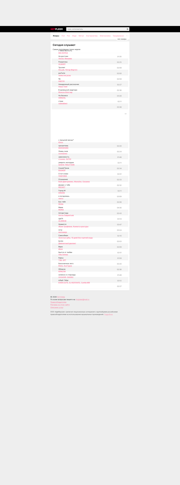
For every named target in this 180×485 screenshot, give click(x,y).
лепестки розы (64, 75)
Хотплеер (61, 297)
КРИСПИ (62, 271)
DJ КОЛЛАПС (74, 283)
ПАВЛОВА (62, 176)
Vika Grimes (63, 255)
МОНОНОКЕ (63, 148)
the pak (61, 70)
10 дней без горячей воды (82, 238)
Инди (74, 36)
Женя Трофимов (65, 226)
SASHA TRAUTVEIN (66, 165)
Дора (60, 249)
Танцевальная (118, 36)
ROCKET (61, 187)
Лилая (61, 58)
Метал (81, 36)
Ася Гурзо (68, 266)
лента (60, 198)
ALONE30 (62, 221)
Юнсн (60, 142)
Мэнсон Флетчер (65, 92)
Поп (63, 36)
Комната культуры (80, 226)
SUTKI (68, 159)
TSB (60, 260)
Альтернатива (92, 36)
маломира (62, 232)
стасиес (61, 159)
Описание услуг (56, 307)
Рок (68, 36)
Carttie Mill (85, 283)
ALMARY (62, 64)
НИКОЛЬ (62, 98)
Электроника (105, 36)
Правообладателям (58, 302)
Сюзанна (86, 182)
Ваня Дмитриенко (65, 182)
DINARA (61, 193)
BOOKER (61, 170)
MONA (61, 210)
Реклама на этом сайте (60, 305)
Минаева (68, 58)
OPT (64, 260)
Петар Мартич (71, 70)
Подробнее (108, 314)
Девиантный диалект (67, 243)
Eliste (60, 266)
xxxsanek (62, 277)
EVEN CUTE (63, 283)
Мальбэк (78, 182)
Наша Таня (62, 87)
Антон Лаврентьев (66, 215)
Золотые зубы (64, 238)
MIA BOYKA (63, 53)
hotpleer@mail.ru (82, 299)
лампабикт (63, 103)
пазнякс (70, 277)
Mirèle (60, 204)
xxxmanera (62, 153)
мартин (61, 81)
